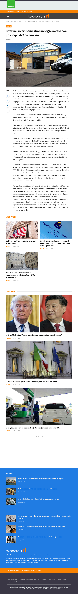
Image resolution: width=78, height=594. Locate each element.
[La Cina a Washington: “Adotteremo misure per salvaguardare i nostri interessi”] (39, 313)
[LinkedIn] (8, 105)
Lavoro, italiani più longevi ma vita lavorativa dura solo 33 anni (38, 499)
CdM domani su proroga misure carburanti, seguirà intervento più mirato (31, 381)
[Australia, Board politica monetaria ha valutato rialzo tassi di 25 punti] (11, 481)
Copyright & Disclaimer (13, 581)
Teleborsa (29, 11)
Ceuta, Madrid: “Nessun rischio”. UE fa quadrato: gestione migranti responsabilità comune (44, 517)
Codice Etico (25, 581)
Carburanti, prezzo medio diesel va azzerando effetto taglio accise (40, 537)
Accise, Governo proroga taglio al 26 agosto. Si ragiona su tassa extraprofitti (33, 428)
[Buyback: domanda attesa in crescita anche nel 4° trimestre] (11, 491)
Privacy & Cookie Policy (48, 579)
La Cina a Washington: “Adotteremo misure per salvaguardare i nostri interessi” (34, 335)
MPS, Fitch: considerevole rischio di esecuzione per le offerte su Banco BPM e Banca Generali (20, 275)
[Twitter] (8, 101)
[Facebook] (8, 96)
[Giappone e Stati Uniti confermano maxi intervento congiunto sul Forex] (11, 529)
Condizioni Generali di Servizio (27, 579)
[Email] (8, 110)
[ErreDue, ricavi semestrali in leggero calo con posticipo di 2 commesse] (39, 64)
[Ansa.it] (11, 5)
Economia (8, 338)
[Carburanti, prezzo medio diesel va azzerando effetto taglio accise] (11, 539)
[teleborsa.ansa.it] (39, 16)
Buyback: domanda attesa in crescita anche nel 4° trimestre (38, 489)
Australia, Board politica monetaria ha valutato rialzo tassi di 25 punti (41, 479)
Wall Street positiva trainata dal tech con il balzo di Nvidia (21, 242)
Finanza (8, 26)
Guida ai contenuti (12, 579)
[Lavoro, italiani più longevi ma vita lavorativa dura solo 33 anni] (11, 501)
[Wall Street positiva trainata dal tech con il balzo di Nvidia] (22, 230)
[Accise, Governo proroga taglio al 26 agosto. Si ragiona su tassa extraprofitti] (39, 406)
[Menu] (8, 15)
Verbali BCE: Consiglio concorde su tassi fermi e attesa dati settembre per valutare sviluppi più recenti (55, 243)
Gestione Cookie (61, 579)
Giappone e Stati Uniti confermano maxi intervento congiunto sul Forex (41, 527)
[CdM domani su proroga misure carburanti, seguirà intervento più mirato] (39, 360)
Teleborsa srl (26, 570)
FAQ (39, 579)
